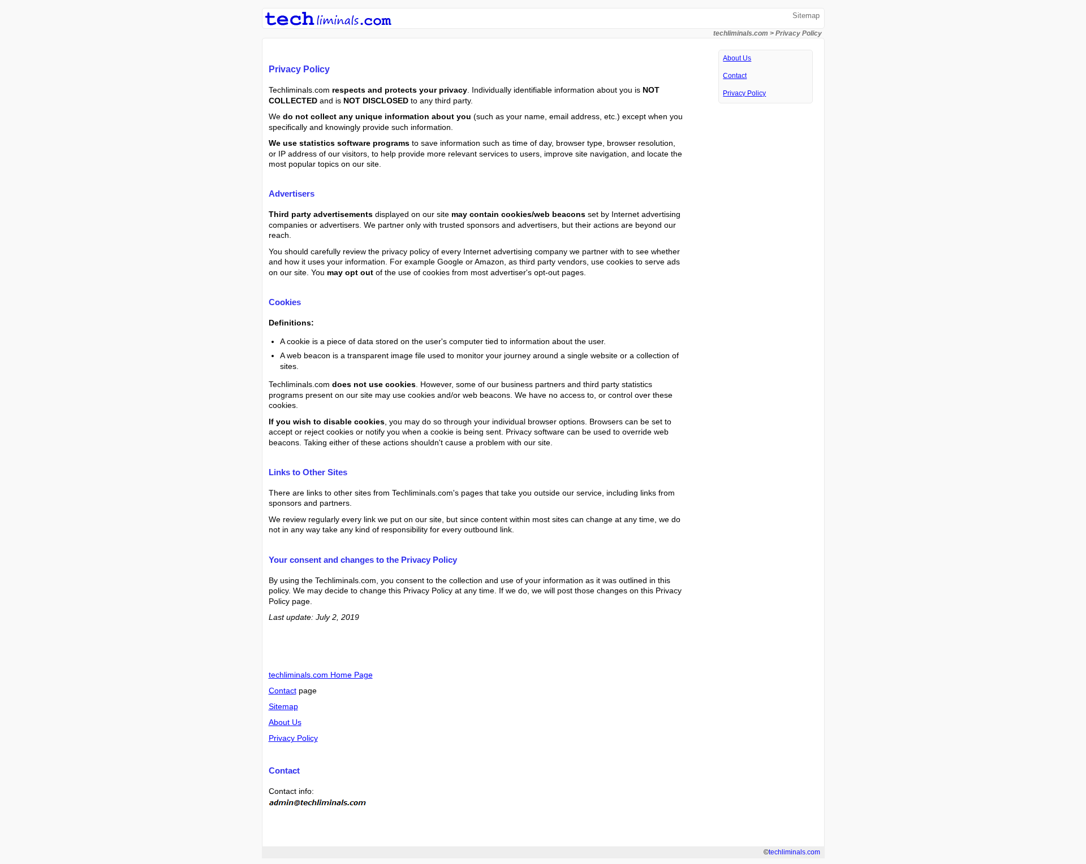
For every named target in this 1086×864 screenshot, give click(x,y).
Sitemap (806, 15)
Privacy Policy (293, 738)
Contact (282, 690)
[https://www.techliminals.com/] (327, 23)
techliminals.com (740, 33)
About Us (285, 722)
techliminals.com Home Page (321, 674)
